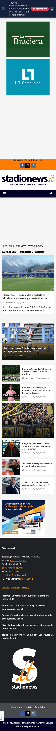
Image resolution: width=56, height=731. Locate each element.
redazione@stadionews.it (14, 575)
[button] (8, 193)
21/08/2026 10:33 (41, 397)
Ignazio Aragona (18, 560)
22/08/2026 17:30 (41, 453)
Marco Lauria (26, 578)
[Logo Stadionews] (25, 668)
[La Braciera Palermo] (28, 39)
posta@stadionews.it (12, 567)
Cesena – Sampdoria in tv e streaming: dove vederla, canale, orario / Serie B (27, 617)
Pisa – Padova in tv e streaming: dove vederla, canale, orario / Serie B (27, 627)
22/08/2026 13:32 (41, 470)
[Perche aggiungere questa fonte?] (52, 9)
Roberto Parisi (29, 378)
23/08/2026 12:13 (23, 356)
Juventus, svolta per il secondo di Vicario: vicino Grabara (37, 464)
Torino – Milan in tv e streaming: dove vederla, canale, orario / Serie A (28, 636)
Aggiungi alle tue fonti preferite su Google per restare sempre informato (19, 8)
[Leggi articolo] (28, 273)
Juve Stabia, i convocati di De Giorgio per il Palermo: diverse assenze (28, 427)
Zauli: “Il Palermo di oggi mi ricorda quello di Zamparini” (35, 483)
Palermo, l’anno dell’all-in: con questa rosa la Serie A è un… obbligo (36, 371)
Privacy (25, 587)
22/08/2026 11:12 (41, 489)
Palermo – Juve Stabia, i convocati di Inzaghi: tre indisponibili (25, 349)
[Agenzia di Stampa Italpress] (23, 518)
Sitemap (16, 587)
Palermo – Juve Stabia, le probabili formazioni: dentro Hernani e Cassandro (36, 390)
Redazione (18, 160)
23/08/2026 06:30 (43, 378)
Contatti (28, 160)
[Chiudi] (6, 8)
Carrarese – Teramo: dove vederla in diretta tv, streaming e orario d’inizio (25, 296)
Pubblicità (37, 160)
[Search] (51, 193)
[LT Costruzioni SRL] (28, 77)
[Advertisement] (28, 135)
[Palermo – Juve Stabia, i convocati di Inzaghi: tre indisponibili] (28, 341)
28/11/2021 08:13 (22, 303)
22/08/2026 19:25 (23, 434)
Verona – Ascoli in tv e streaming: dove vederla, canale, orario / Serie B (25, 607)
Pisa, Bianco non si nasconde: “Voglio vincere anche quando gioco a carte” (36, 446)
